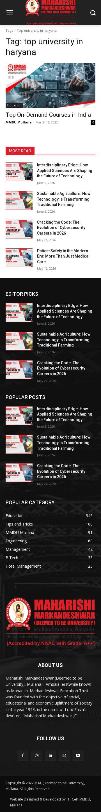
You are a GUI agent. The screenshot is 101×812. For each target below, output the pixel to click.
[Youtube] (78, 755)
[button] (92, 12)
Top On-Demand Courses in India (48, 114)
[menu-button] (9, 12)
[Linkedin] (50, 755)
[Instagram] (36, 755)
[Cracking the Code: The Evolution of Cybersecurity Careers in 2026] (19, 229)
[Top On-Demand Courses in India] (50, 85)
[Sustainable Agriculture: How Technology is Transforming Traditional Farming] (19, 200)
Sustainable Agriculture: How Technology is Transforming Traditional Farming (63, 199)
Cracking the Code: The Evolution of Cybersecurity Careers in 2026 (61, 227)
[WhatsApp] (64, 755)
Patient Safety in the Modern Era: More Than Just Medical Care (63, 256)
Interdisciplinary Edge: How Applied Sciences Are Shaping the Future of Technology (64, 170)
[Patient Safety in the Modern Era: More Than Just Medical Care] (19, 257)
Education (14, 105)
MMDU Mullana (19, 122)
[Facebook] (22, 755)
